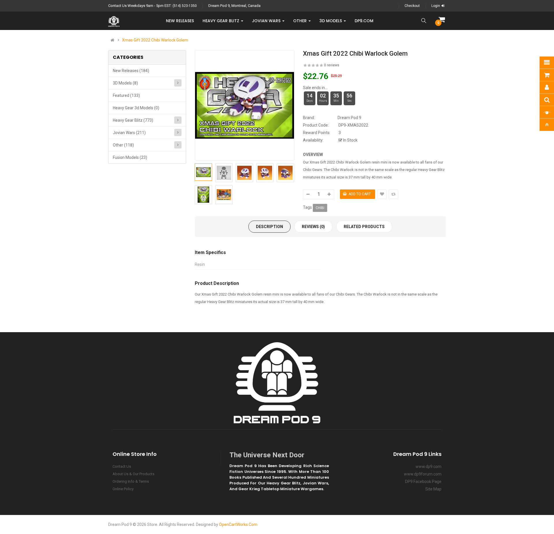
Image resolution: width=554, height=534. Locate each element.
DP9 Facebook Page (423, 481)
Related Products (364, 226)
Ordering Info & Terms (131, 481)
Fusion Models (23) (130, 157)
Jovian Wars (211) (129, 132)
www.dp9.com (428, 466)
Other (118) (123, 145)
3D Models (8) (125, 83)
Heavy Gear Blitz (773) (133, 120)
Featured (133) (126, 95)
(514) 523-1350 (185, 6)
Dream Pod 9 (349, 117)
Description (269, 226)
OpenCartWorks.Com (238, 524)
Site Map (433, 489)
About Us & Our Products (133, 474)
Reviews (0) (313, 226)
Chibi (320, 208)
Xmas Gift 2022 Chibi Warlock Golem (155, 40)
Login (435, 6)
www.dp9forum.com (422, 474)
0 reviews (331, 65)
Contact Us (122, 466)
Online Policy (123, 489)
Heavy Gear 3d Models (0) (136, 108)
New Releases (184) (131, 70)
